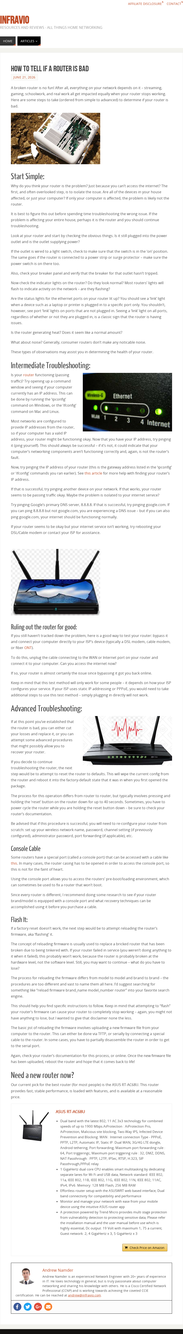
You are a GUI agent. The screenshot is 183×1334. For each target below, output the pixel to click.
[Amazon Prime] (161, 1240)
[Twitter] (28, 1307)
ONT (28, 647)
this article (93, 473)
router (28, 374)
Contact (174, 4)
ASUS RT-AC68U (70, 1111)
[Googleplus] (38, 1307)
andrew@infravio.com (84, 1295)
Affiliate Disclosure (145, 4)
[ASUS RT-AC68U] (33, 1126)
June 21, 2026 (24, 77)
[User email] (48, 1307)
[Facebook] (17, 1307)
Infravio (14, 19)
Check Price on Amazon (147, 1248)
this (14, 863)
